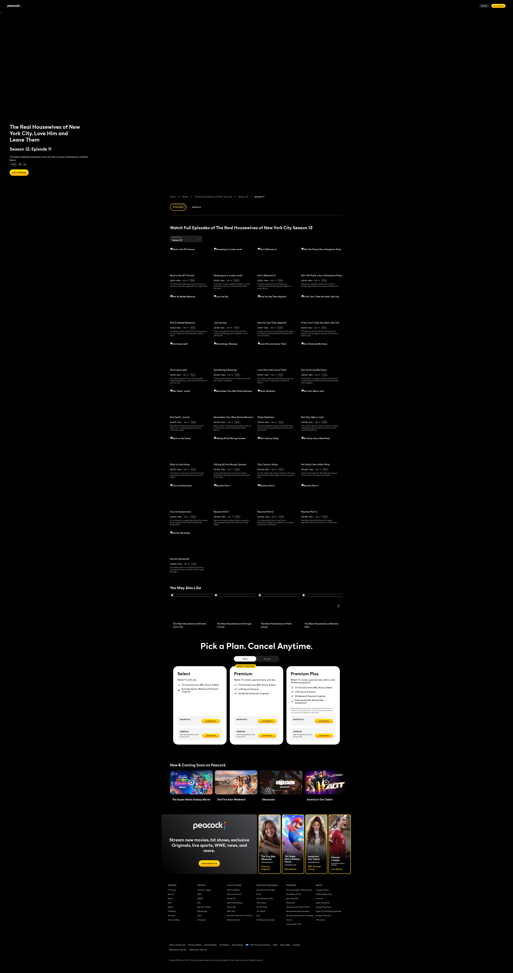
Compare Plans (322, 890)
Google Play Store (323, 907)
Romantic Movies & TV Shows (240, 915)
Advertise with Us (178, 949)
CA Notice (224, 944)
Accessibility (210, 944)
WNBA (200, 898)
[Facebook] (319, 943)
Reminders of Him (293, 894)
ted (257, 915)
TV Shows (172, 890)
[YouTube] (333, 943)
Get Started (498, 6)
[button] (191, 782)
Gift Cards (320, 920)
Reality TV (231, 898)
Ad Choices (237, 944)
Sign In (484, 6)
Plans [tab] (245, 659)
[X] (319, 951)
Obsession (290, 903)
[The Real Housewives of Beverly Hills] (323, 607)
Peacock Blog (173, 920)
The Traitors (261, 903)
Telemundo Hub (233, 920)
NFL (199, 903)
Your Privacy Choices (260, 945)
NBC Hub (231, 911)
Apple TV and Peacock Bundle (328, 911)
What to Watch (233, 890)
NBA (199, 894)
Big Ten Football (204, 907)
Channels (172, 911)
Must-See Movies (234, 903)
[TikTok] (326, 943)
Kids (170, 903)
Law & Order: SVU (293, 924)
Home (173, 196)
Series (185, 196)
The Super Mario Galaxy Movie (299, 890)
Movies (171, 894)
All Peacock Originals (265, 920)
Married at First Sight (265, 890)
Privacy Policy (195, 944)
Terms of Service (177, 944)
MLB (199, 915)
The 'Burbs (260, 911)
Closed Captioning (324, 894)
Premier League (204, 890)
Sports (171, 907)
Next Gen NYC (292, 898)
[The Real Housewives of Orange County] (235, 607)
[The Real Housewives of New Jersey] (279, 607)
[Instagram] (340, 943)
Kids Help (285, 944)
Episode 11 (259, 196)
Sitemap (171, 915)
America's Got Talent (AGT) (298, 907)
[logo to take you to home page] (14, 6)
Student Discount (323, 915)
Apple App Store (323, 903)
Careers (296, 944)
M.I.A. (258, 894)
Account (319, 898)
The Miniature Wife (264, 898)
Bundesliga (202, 911)
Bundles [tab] (267, 659)
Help (275, 944)
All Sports (201, 920)
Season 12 (243, 196)
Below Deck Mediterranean (297, 911)
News (170, 898)
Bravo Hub (231, 907)
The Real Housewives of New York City (213, 196)
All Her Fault (261, 907)
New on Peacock (234, 894)
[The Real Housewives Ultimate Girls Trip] (192, 607)
